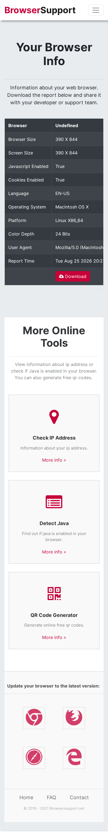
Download (75, 276)
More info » (54, 460)
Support (40, 10)
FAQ (51, 797)
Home (26, 797)
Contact (79, 797)
